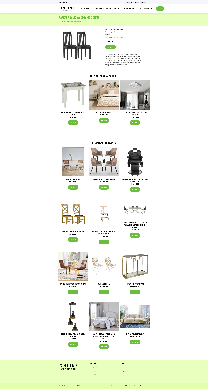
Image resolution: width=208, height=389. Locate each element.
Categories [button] (84, 9)
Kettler (95, 374)
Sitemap (145, 386)
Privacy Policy (138, 386)
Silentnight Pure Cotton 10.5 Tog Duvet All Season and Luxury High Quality (104, 336)
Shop (160, 8)
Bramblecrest (97, 368)
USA (128, 2)
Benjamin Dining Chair (104, 284)
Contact (117, 386)
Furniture (116, 29)
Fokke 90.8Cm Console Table (135, 284)
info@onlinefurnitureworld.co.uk (139, 2)
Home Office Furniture (129, 9)
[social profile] (66, 2)
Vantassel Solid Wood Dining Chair (73, 231)
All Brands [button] (144, 9)
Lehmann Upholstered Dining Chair (104, 179)
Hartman (95, 371)
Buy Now (111, 47)
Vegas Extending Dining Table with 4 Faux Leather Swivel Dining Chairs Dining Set (135, 225)
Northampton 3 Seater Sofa (135, 334)
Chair (121, 29)
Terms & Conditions (127, 386)
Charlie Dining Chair (73, 179)
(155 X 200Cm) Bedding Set (104, 112)
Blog (153, 9)
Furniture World (97, 9)
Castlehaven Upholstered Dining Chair (73, 284)
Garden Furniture (112, 9)
